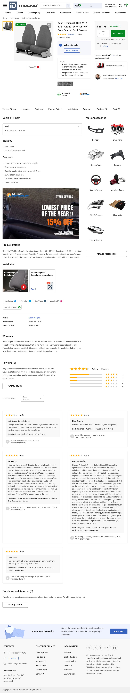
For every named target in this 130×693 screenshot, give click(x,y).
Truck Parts (50, 13)
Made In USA (55, 301)
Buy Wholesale (69, 674)
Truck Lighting (34, 13)
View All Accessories (107, 254)
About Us (67, 653)
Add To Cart (118, 33)
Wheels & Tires (82, 13)
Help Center (40, 657)
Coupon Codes (70, 661)
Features (39, 109)
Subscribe (118, 631)
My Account (40, 661)
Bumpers (95, 140)
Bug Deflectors (96, 240)
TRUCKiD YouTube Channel (101, 647)
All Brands (68, 670)
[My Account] (120, 6)
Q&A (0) (116, 109)
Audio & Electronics (102, 13)
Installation (73, 109)
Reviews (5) (102, 109)
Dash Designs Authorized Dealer (12, 307)
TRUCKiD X (95, 647)
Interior (8, 13)
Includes (25, 109)
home (5, 18)
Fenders (117, 165)
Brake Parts (117, 140)
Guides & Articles (70, 657)
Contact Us (40, 674)
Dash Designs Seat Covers (31, 18)
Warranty (87, 109)
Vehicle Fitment (9, 109)
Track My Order (42, 653)
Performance (65, 13)
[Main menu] (5, 6)
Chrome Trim (96, 165)
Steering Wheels (96, 190)
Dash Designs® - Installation (33, 67)
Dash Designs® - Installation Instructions (42, 273)
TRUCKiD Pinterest (108, 647)
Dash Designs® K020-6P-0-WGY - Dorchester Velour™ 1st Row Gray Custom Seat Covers (32, 499)
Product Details (55, 109)
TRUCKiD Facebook (89, 647)
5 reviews (71, 34)
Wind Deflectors (96, 215)
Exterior (20, 13)
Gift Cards (68, 665)
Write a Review (15, 386)
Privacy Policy (41, 670)
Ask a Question (15, 605)
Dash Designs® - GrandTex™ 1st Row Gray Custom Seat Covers (8, 26)
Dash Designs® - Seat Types (40, 301)
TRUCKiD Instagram (114, 647)
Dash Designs (14, 18)
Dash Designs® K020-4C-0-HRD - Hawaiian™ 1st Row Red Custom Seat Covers (30, 569)
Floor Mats (117, 215)
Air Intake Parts (117, 190)
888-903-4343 (110, 7)
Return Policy (41, 665)
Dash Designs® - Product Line (25, 301)
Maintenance (120, 13)
